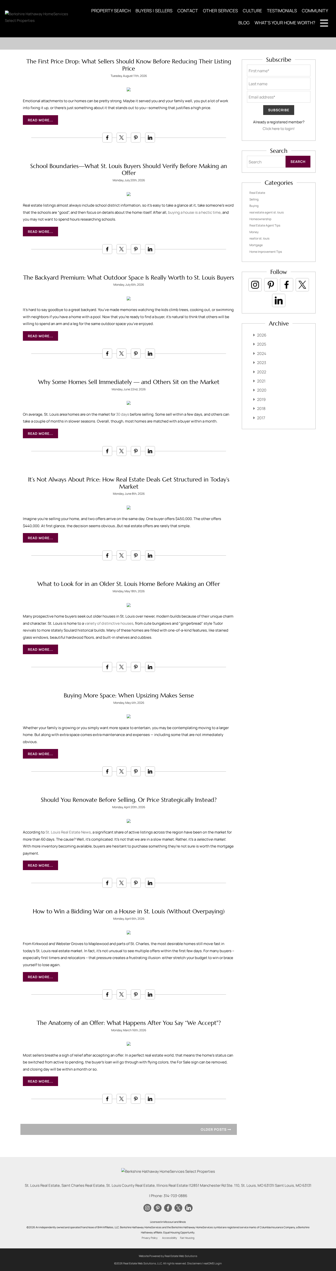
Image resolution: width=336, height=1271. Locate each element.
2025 (261, 344)
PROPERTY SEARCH (111, 11)
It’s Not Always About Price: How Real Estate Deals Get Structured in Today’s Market (128, 483)
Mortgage (256, 245)
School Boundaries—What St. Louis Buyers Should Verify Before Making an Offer (128, 169)
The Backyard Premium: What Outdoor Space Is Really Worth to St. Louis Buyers (128, 277)
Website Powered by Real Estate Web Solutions (168, 1256)
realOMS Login (212, 1263)
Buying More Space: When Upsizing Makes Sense (129, 695)
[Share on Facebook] (107, 137)
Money (254, 232)
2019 (261, 399)
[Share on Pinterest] (136, 137)
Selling (254, 199)
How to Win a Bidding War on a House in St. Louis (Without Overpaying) (129, 911)
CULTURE (252, 11)
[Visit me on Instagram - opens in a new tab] (255, 284)
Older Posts (214, 1129)
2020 (261, 390)
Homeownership (260, 219)
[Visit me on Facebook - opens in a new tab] (286, 284)
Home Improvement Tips (265, 252)
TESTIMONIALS (282, 11)
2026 (261, 335)
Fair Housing (187, 1238)
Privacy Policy (150, 1238)
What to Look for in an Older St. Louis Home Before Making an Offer (128, 584)
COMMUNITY (315, 11)
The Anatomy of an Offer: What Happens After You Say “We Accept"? (129, 1023)
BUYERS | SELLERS (154, 11)
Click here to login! (279, 128)
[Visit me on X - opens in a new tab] (302, 284)
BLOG (244, 23)
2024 (261, 353)
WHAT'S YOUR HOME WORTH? (285, 23)
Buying (254, 206)
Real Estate (257, 193)
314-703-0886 (175, 1195)
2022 (261, 372)
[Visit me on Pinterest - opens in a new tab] (270, 284)
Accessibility (169, 1238)
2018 (261, 408)
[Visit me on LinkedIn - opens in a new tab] (278, 300)
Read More (38, 120)
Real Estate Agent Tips (264, 225)
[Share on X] (121, 137)
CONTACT (187, 11)
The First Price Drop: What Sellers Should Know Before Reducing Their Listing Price (128, 65)
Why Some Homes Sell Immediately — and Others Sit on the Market (128, 382)
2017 (261, 418)
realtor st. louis (259, 238)
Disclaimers (194, 1263)
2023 (261, 362)
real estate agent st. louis (266, 212)
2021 (261, 381)
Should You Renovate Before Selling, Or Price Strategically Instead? (129, 800)
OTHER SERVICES (220, 11)
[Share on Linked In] (150, 137)
